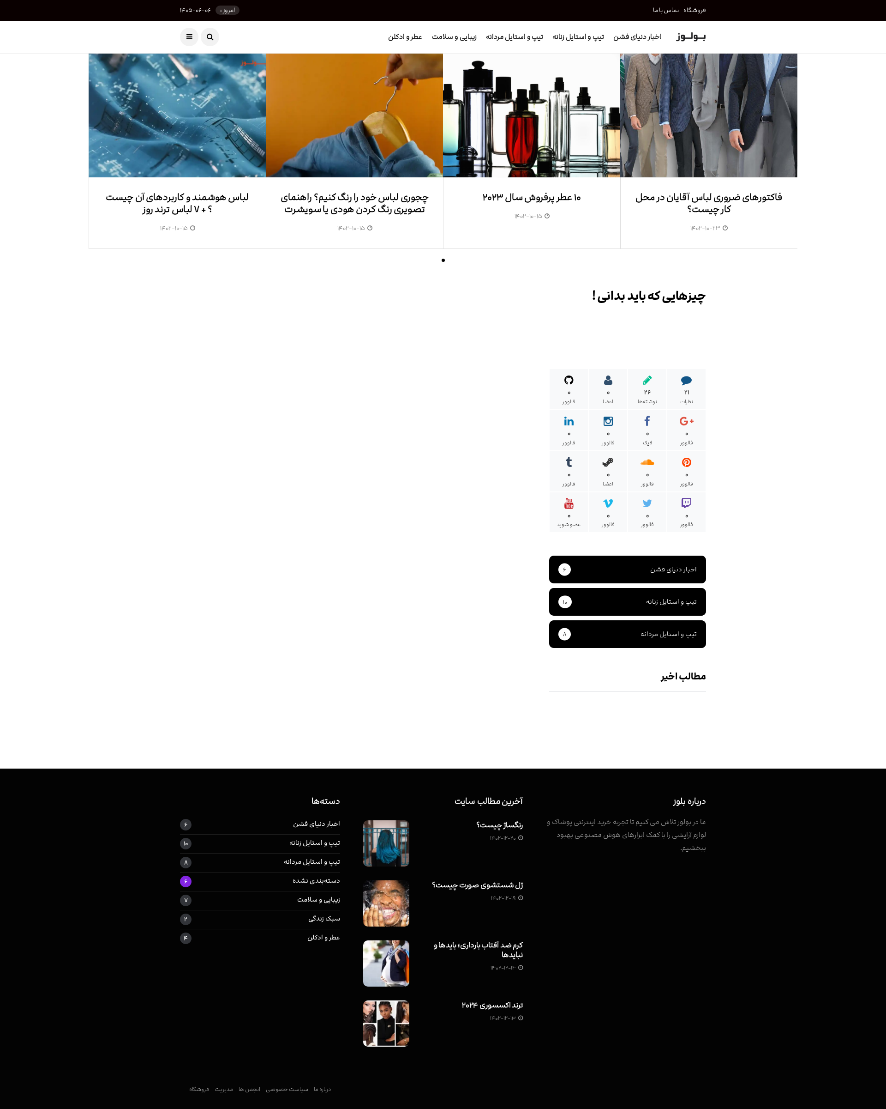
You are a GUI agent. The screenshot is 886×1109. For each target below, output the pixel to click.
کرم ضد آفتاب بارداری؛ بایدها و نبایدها (478, 949)
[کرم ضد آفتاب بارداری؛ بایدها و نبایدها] (386, 963)
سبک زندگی (324, 919)
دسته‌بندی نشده (316, 881)
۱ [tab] (443, 260)
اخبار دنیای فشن (637, 36)
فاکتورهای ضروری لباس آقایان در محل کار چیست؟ (708, 203)
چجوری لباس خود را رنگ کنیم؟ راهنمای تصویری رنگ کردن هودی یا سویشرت (354, 203)
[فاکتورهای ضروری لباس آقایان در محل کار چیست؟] (708, 115)
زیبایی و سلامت (454, 36)
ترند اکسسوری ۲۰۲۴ (492, 1005)
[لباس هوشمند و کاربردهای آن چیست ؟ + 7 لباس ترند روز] (177, 115)
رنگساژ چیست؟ (499, 824)
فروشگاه (694, 10)
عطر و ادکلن (405, 36)
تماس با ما (666, 10)
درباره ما (322, 1089)
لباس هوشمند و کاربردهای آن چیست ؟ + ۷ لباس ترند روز (177, 203)
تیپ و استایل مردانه (515, 36)
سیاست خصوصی (287, 1089)
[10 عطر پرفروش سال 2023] (531, 115)
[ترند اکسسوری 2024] (386, 1023)
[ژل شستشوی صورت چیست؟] (386, 903)
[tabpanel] (708, 158)
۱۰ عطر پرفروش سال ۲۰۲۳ (532, 197)
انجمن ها (249, 1089)
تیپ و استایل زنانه (578, 36)
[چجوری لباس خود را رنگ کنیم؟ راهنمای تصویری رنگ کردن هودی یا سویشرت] (354, 115)
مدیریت (224, 1089)
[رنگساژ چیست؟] (386, 843)
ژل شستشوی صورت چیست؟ (477, 885)
